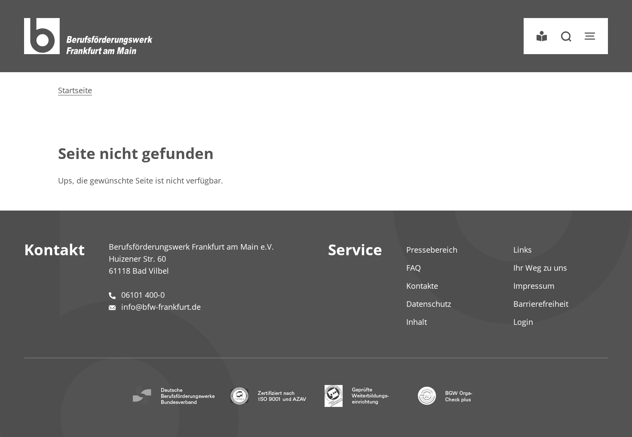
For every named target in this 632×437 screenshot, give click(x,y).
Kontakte (422, 286)
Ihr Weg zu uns (540, 268)
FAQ (413, 268)
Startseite (75, 90)
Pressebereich (431, 249)
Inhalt (416, 322)
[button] (566, 36)
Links (522, 249)
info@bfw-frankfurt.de (161, 307)
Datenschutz (428, 304)
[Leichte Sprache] (542, 36)
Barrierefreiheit (540, 304)
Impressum (534, 286)
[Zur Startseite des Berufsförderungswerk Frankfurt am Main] (88, 36)
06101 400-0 (143, 295)
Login (523, 322)
